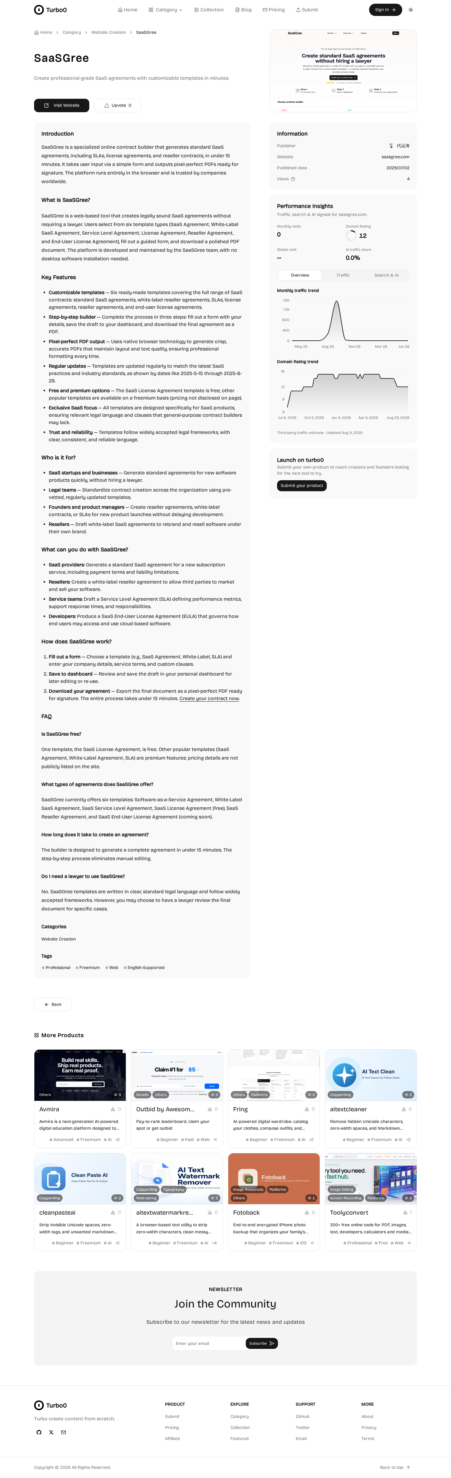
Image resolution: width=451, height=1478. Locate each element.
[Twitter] (51, 1432)
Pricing (277, 10)
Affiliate (172, 1438)
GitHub (303, 1416)
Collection (212, 10)
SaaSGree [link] (146, 32)
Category (166, 10)
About (367, 1416)
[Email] (63, 1432)
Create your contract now (209, 698)
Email (301, 1438)
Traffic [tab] (343, 275)
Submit (310, 10)
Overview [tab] (300, 275)
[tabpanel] (343, 355)
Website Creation (108, 32)
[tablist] (343, 275)
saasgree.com (396, 156)
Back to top (391, 1467)
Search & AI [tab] (387, 275)
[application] (343, 324)
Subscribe (258, 1343)
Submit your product (302, 485)
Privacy (368, 1427)
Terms (367, 1438)
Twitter (303, 1427)
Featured (239, 1438)
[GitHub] (39, 1432)
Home (130, 10)
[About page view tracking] (293, 179)
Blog (246, 10)
